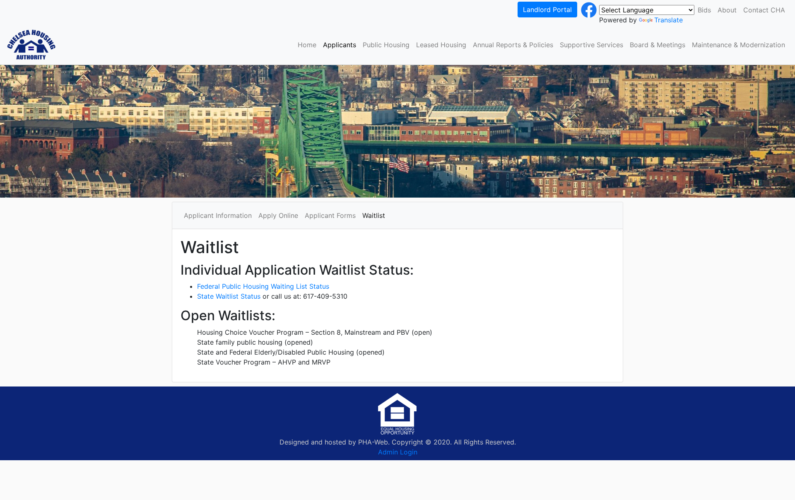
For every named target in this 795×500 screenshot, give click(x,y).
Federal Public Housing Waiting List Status (263, 286)
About (727, 10)
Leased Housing (441, 45)
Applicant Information (218, 215)
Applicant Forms (330, 215)
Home (307, 45)
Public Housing (386, 45)
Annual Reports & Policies (513, 45)
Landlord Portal (547, 9)
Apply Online (278, 215)
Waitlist (373, 215)
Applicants (339, 45)
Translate (668, 20)
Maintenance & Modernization (738, 45)
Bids (704, 10)
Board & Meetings (657, 45)
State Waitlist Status (228, 296)
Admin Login (397, 452)
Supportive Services (591, 45)
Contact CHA (764, 10)
